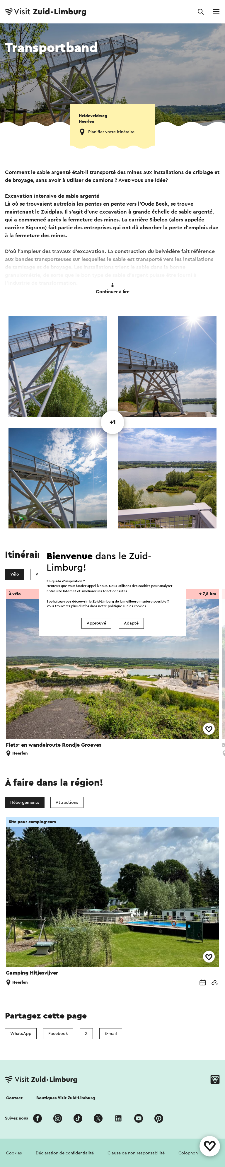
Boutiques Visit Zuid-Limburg (65, 1098)
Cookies (14, 1153)
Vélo (14, 574)
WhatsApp (20, 1033)
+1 (113, 422)
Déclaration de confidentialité (65, 1153)
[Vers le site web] (214, 983)
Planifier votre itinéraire (111, 132)
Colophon (188, 1153)
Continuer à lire (112, 291)
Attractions (67, 802)
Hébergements (24, 802)
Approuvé (96, 623)
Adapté (131, 623)
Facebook (58, 1033)
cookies (140, 606)
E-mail (111, 1033)
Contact (14, 1098)
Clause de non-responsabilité (136, 1153)
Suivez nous (16, 1118)
